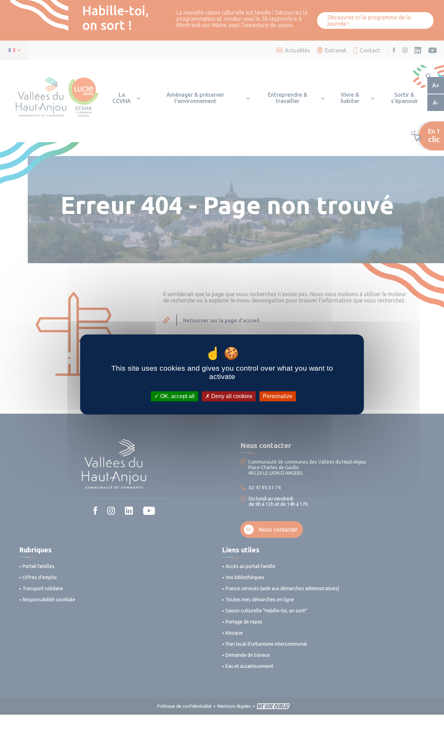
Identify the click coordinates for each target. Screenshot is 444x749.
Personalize (277, 396)
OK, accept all (177, 396)
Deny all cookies (231, 396)
